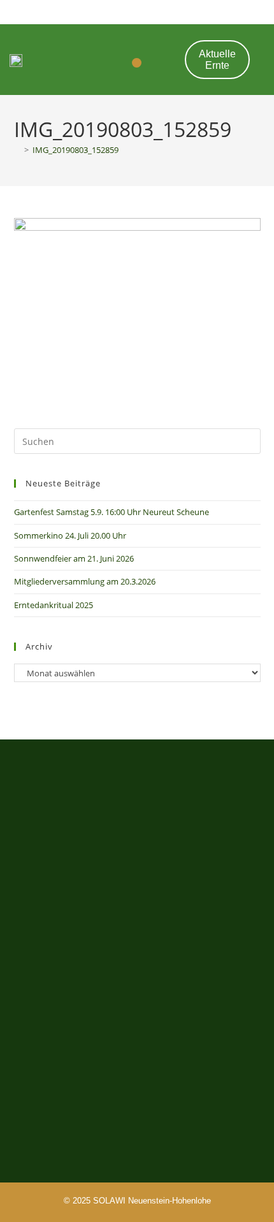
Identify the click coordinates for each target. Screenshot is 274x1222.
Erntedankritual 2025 (53, 605)
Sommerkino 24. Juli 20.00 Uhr (70, 535)
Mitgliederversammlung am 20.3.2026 (84, 581)
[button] (136, 63)
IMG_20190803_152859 (75, 150)
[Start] (17, 150)
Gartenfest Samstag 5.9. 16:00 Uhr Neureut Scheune (111, 512)
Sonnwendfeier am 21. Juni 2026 (74, 558)
